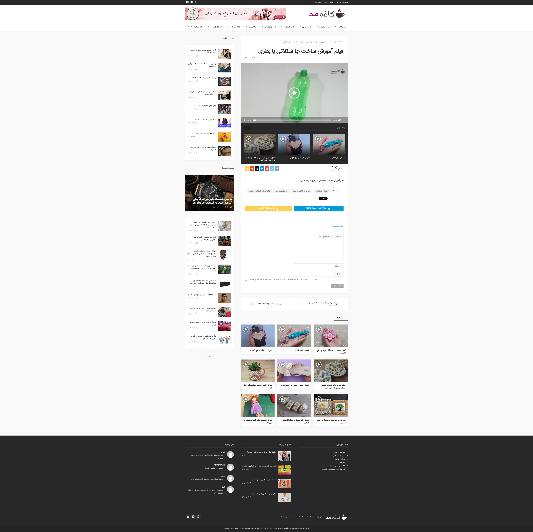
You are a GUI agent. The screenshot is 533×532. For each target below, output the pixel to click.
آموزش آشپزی (270, 27)
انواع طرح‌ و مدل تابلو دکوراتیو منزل (211, 203)
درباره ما (345, 2)
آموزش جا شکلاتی (322, 191)
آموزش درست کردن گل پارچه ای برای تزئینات (331, 352)
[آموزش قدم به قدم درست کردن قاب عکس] (331, 405)
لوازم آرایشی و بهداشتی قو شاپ (333, 469)
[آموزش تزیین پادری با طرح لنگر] (284, 483)
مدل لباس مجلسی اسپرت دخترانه (263, 494)
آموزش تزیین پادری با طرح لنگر (264, 480)
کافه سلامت (198, 27)
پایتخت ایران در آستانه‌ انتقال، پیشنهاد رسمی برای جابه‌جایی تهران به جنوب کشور (202, 268)
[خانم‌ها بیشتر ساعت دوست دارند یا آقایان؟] (224, 151)
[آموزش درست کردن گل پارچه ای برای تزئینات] (331, 336)
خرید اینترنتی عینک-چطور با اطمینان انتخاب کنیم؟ (203, 51)
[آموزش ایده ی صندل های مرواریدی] (260, 144)
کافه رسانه (252, 27)
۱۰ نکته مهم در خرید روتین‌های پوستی (202, 294)
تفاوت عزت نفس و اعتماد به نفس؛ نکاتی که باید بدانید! (203, 337)
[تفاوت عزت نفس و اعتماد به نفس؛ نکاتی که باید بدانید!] (224, 340)
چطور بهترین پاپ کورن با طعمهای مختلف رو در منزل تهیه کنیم (295, 158)
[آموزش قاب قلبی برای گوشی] (329, 144)
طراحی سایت (340, 459)
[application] (294, 93)
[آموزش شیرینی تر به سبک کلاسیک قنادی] (294, 405)
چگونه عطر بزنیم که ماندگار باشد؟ (204, 78)
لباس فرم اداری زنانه (337, 465)
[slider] (292, 120)
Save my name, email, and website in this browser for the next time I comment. (283, 280)
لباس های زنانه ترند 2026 (207, 105)
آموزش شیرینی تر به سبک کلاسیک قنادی (295, 421)
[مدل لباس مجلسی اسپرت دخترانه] (284, 497)
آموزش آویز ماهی (302, 350)
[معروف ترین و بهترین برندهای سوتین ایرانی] (224, 326)
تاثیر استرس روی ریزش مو (206, 133)
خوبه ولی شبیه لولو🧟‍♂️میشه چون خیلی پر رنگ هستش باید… (205, 492)
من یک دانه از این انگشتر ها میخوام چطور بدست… (207, 457)
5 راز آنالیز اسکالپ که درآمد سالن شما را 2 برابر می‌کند (202, 92)
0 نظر (246, 57)
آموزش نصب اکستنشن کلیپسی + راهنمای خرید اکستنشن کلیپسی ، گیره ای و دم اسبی (202, 253)
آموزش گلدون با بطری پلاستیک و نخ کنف (258, 386)
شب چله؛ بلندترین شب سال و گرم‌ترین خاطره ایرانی (205, 238)
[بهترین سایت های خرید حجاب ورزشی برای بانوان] (224, 67)
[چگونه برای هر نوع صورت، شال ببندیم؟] (284, 456)
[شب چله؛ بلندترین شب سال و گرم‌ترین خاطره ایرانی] (224, 241)
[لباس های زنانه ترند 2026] (224, 109)
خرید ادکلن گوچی (338, 455)
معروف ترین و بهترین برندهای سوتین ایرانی (202, 323)
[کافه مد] (327, 13)
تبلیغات (338, 2)
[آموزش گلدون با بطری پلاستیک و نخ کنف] (258, 370)
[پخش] (244, 120)
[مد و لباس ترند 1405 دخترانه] (224, 123)
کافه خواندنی (289, 27)
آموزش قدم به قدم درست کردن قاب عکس (331, 421)
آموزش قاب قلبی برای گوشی (334, 157)
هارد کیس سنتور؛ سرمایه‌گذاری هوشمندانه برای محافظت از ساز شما (203, 281)
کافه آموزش (235, 27)
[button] (294, 93)
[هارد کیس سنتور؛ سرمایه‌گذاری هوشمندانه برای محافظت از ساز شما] (224, 284)
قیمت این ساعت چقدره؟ (213, 468)
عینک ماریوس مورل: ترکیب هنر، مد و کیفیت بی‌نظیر (202, 309)
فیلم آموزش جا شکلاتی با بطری (259, 191)
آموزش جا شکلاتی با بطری (301, 191)
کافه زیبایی (306, 27)
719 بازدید (215, 207)
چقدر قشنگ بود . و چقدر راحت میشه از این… (206, 479)
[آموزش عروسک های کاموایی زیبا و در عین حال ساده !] (258, 405)
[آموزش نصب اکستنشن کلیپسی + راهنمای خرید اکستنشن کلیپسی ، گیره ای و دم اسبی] (224, 255)
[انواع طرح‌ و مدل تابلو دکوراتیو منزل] (209, 193)
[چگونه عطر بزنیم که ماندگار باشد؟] (224, 81)
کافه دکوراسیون (217, 27)
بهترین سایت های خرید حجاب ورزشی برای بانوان (202, 65)
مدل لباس (342, 27)
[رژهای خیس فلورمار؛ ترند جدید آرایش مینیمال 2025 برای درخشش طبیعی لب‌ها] (224, 226)
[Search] (187, 27)
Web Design (339, 452)
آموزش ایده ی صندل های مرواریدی (262, 157)
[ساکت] (339, 120)
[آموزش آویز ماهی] (294, 336)
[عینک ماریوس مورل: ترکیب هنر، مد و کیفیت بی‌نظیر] (224, 312)
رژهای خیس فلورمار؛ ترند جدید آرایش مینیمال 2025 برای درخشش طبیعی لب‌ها (203, 225)
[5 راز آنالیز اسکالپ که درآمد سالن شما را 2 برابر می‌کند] (224, 95)
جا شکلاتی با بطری (281, 191)
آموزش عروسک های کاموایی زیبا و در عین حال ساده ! (258, 421)
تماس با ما (318, 2)
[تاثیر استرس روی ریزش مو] (224, 137)
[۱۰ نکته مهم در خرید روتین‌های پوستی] (224, 298)
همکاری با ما (329, 2)
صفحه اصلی (339, 41)
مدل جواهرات (324, 27)
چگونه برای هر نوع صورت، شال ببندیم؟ (261, 452)
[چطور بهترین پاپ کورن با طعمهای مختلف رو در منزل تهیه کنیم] (294, 144)
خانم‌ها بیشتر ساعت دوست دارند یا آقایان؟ (203, 148)
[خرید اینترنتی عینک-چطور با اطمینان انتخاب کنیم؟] (224, 54)
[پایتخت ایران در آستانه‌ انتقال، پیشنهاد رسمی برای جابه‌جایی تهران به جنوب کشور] (224, 269)
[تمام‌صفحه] (344, 120)
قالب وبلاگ (340, 462)
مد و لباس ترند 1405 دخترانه (205, 119)
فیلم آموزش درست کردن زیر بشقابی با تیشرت (259, 466)
